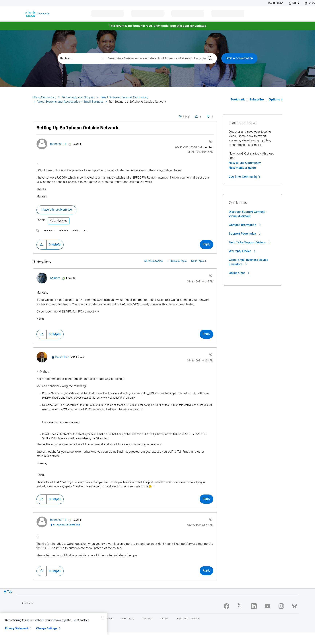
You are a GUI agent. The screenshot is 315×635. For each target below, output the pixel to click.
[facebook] (226, 606)
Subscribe (256, 99)
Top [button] (9, 591)
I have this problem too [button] (56, 209)
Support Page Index (243, 234)
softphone (49, 231)
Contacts (27, 603)
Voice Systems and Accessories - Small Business (70, 101)
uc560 (76, 231)
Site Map (164, 619)
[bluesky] (294, 605)
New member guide (242, 168)
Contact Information (243, 225)
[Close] (102, 618)
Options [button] (274, 99)
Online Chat (237, 273)
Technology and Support (78, 97)
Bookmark (237, 99)
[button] (41, 244)
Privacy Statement (16, 628)
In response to (66, 525)
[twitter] (240, 606)
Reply (206, 244)
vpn (85, 231)
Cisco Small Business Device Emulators (248, 262)
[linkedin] (254, 606)
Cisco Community (44, 97)
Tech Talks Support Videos (248, 242)
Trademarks (147, 619)
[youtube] (267, 606)
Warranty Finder (240, 251)
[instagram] (281, 606)
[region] (53, 624)
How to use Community (245, 163)
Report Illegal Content (188, 619)
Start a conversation (239, 58)
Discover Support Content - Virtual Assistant (248, 214)
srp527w (63, 231)
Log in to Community (243, 177)
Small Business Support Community (124, 97)
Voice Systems (58, 221)
